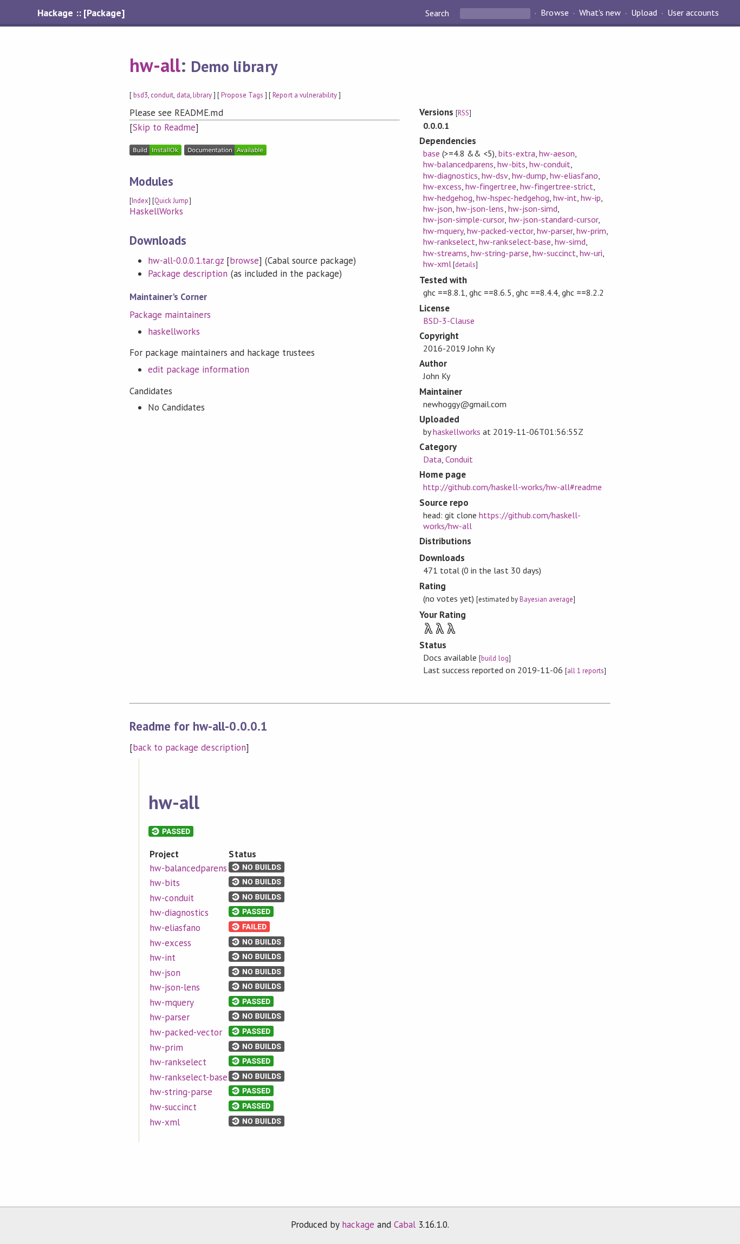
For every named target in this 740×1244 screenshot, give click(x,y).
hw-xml (437, 263)
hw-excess (442, 186)
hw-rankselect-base (514, 241)
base (431, 153)
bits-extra (516, 153)
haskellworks (174, 331)
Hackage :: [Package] (80, 13)
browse (244, 260)
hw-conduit (549, 164)
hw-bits (511, 164)
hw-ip (591, 197)
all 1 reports (585, 670)
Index (140, 200)
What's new (600, 13)
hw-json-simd (532, 208)
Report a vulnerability (304, 95)
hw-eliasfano (574, 175)
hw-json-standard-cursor (554, 219)
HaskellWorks (156, 211)
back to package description (189, 747)
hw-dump (529, 175)
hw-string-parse (499, 253)
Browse (554, 13)
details (465, 264)
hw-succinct (554, 253)
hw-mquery (443, 230)
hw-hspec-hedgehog (512, 197)
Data (432, 459)
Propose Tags (242, 95)
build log (494, 658)
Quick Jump (171, 200)
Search (438, 13)
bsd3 (140, 95)
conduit (162, 95)
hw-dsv (495, 175)
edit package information (198, 369)
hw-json (437, 208)
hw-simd (570, 241)
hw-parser (555, 230)
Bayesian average (546, 599)
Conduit (459, 459)
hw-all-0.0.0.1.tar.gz (186, 260)
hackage (358, 1224)
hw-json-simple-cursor (464, 219)
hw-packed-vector (500, 230)
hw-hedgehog (447, 197)
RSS (463, 113)
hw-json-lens (480, 208)
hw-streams (445, 253)
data (183, 95)
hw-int (565, 197)
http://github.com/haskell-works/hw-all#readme (512, 486)
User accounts (693, 13)
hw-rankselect (449, 241)
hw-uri (591, 253)
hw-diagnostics (450, 175)
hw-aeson (557, 153)
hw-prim (591, 230)
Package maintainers (170, 315)
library (202, 95)
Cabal (405, 1224)
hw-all (154, 65)
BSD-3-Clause (449, 320)
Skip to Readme (164, 127)
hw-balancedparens (458, 164)
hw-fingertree (490, 186)
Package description (188, 273)
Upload (644, 13)
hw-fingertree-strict (556, 186)
